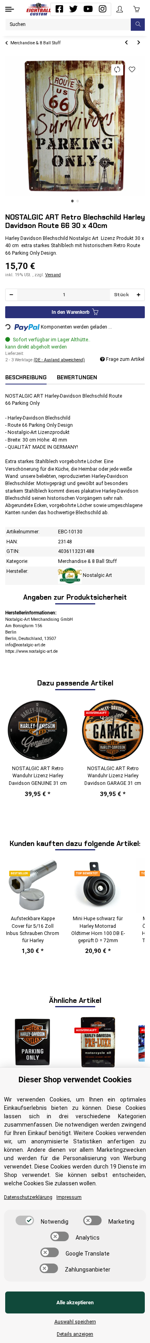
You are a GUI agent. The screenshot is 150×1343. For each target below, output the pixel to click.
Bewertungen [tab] (77, 377)
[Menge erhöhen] (138, 295)
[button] (119, 9)
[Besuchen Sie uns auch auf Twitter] (73, 9)
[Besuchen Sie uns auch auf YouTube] (88, 9)
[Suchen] (138, 24)
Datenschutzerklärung (28, 1197)
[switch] (25, 1220)
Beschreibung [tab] (25, 377)
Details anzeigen (75, 1334)
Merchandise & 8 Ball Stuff (87, 561)
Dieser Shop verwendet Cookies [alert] (75, 1079)
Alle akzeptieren (75, 1302)
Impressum (69, 1197)
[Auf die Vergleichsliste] (117, 69)
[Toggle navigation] (9, 9)
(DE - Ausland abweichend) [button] (59, 359)
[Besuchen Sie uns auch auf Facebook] (59, 9)
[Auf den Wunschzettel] (132, 69)
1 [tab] (72, 201)
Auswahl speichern (75, 1322)
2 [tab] (77, 201)
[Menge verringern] (12, 295)
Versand (53, 274)
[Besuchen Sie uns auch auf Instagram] (102, 9)
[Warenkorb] (136, 9)
